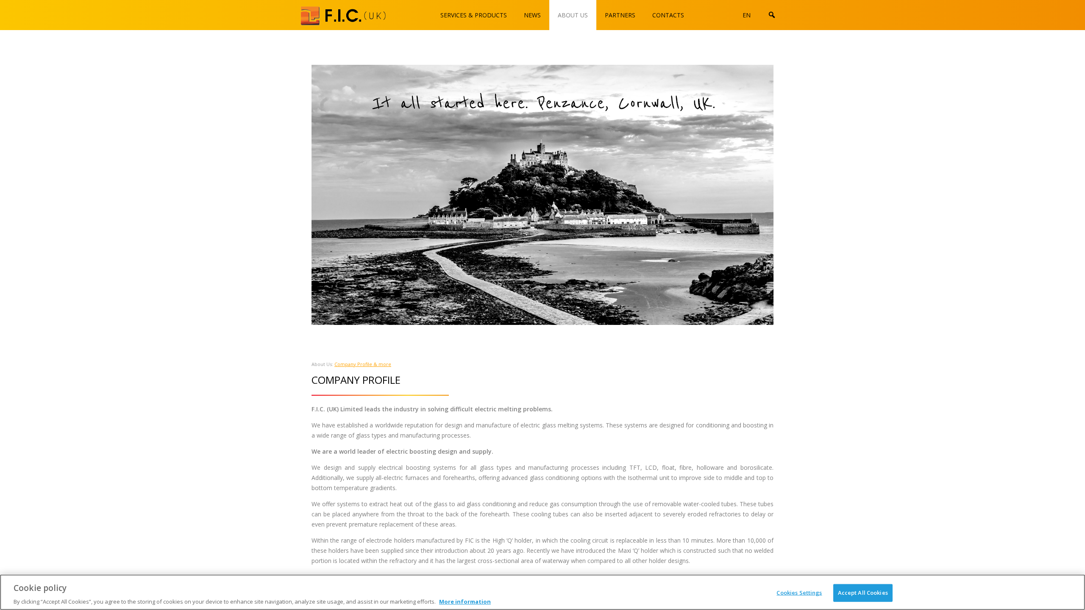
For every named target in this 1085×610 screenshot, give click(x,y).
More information (465, 601)
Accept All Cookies (863, 592)
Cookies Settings (799, 592)
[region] (542, 592)
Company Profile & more (362, 364)
